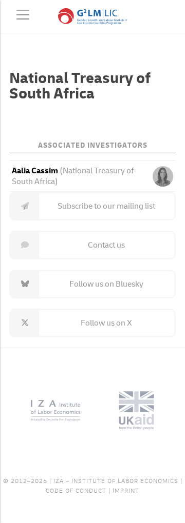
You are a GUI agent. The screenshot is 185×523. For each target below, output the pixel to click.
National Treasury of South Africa (73, 176)
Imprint (126, 491)
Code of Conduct (76, 491)
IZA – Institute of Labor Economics (115, 481)
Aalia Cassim (35, 171)
